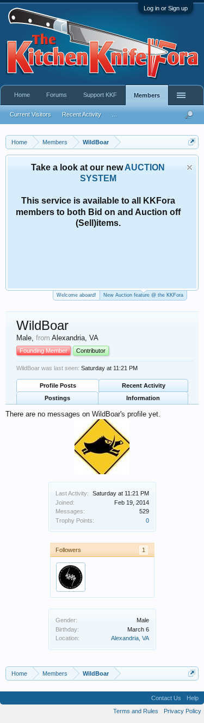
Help (193, 698)
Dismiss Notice (190, 167)
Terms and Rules (135, 711)
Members (147, 95)
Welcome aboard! (76, 295)
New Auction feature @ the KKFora (143, 295)
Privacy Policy (182, 711)
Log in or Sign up (166, 8)
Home (22, 94)
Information (143, 398)
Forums (56, 94)
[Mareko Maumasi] (70, 577)
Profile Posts (58, 385)
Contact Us (166, 698)
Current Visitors (30, 114)
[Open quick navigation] (191, 141)
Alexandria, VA (130, 638)
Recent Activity (143, 385)
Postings (57, 398)
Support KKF (100, 94)
